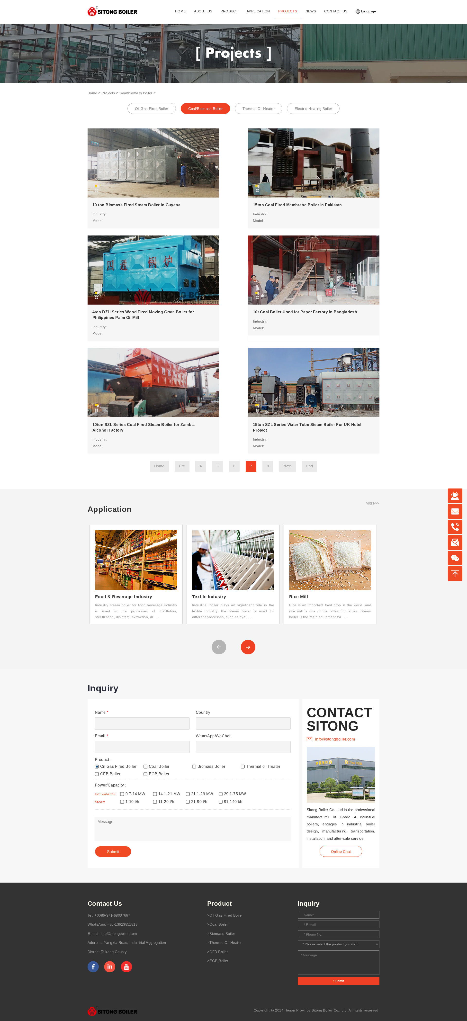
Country (203, 712)
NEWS (310, 11)
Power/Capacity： (111, 785)
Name (101, 712)
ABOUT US (203, 11)
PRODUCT (229, 11)
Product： (104, 760)
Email (101, 736)
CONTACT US (335, 11)
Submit (338, 981)
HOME (180, 11)
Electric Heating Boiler (313, 109)
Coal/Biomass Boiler (136, 93)
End (309, 466)
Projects (108, 93)
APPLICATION (258, 11)
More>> (372, 503)
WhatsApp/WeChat (213, 736)
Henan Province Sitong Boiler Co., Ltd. (316, 1010)
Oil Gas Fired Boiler (151, 109)
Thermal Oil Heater (258, 109)
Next (287, 466)
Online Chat (341, 851)
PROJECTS (287, 11)
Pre (182, 466)
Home (92, 93)
